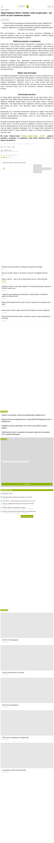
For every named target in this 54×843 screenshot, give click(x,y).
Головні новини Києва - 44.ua (32, 136)
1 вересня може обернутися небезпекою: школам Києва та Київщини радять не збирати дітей (25, 295)
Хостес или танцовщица (10, 640)
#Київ (2, 147)
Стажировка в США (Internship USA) (14, 770)
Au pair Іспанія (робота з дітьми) (13, 672)
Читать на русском (5, 19)
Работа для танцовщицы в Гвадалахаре (15, 737)
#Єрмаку (9, 147)
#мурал (13, 147)
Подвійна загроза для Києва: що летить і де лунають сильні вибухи (24, 427)
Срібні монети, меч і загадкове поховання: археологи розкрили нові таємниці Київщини (26, 433)
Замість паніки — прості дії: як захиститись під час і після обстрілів (24, 279)
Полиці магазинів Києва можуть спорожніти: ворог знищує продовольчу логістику (26, 317)
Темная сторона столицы (15, 461)
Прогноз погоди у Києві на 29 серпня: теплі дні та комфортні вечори (24, 273)
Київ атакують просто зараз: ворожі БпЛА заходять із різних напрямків (26, 310)
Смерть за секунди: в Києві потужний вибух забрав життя (23, 415)
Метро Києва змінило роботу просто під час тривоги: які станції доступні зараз (26, 303)
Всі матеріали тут (27, 484)
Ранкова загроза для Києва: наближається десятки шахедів (22, 267)
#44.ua (5, 147)
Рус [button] (49, 6)
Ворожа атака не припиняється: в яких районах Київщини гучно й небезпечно (26, 420)
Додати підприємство (27, 516)
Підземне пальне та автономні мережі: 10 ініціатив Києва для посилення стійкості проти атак (26, 287)
